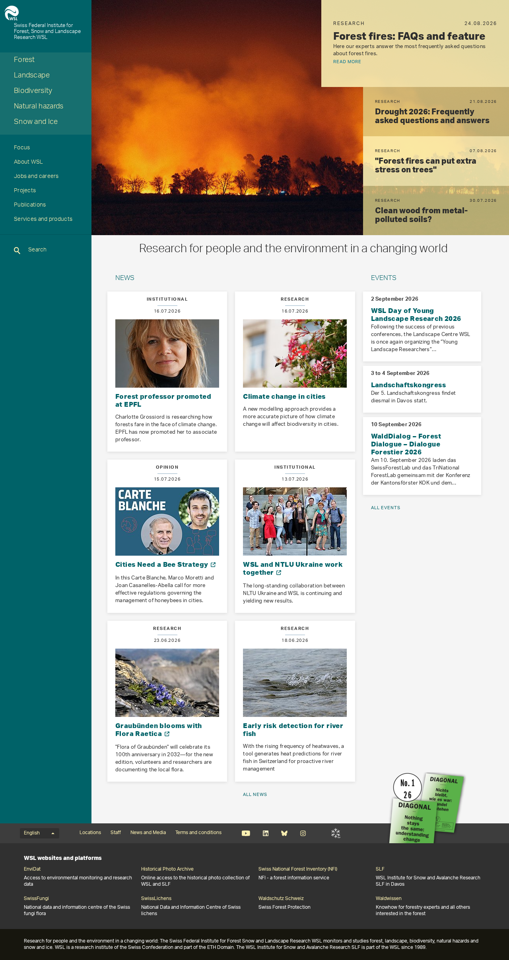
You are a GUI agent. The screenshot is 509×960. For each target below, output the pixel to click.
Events (383, 279)
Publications (30, 205)
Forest (24, 61)
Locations (90, 833)
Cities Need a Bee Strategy (162, 564)
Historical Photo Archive (167, 869)
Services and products (43, 220)
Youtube (246, 833)
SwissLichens (156, 899)
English (32, 833)
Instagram (302, 833)
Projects (25, 191)
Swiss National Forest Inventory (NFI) (297, 869)
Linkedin (265, 833)
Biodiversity (33, 92)
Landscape (32, 76)
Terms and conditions (198, 833)
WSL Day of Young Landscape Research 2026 (416, 314)
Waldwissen (389, 899)
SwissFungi (36, 899)
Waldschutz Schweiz (281, 899)
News (124, 279)
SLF (335, 833)
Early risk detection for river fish (293, 729)
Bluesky (284, 833)
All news (255, 795)
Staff (116, 833)
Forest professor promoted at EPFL (163, 400)
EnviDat (32, 869)
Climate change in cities (284, 396)
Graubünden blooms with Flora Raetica (158, 729)
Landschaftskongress (408, 385)
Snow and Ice (36, 123)
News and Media (148, 833)
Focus (22, 148)
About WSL (28, 162)
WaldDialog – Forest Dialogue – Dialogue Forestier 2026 (406, 444)
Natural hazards (39, 107)
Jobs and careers (36, 177)
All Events (385, 508)
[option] (300, 117)
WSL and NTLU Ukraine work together (293, 568)
